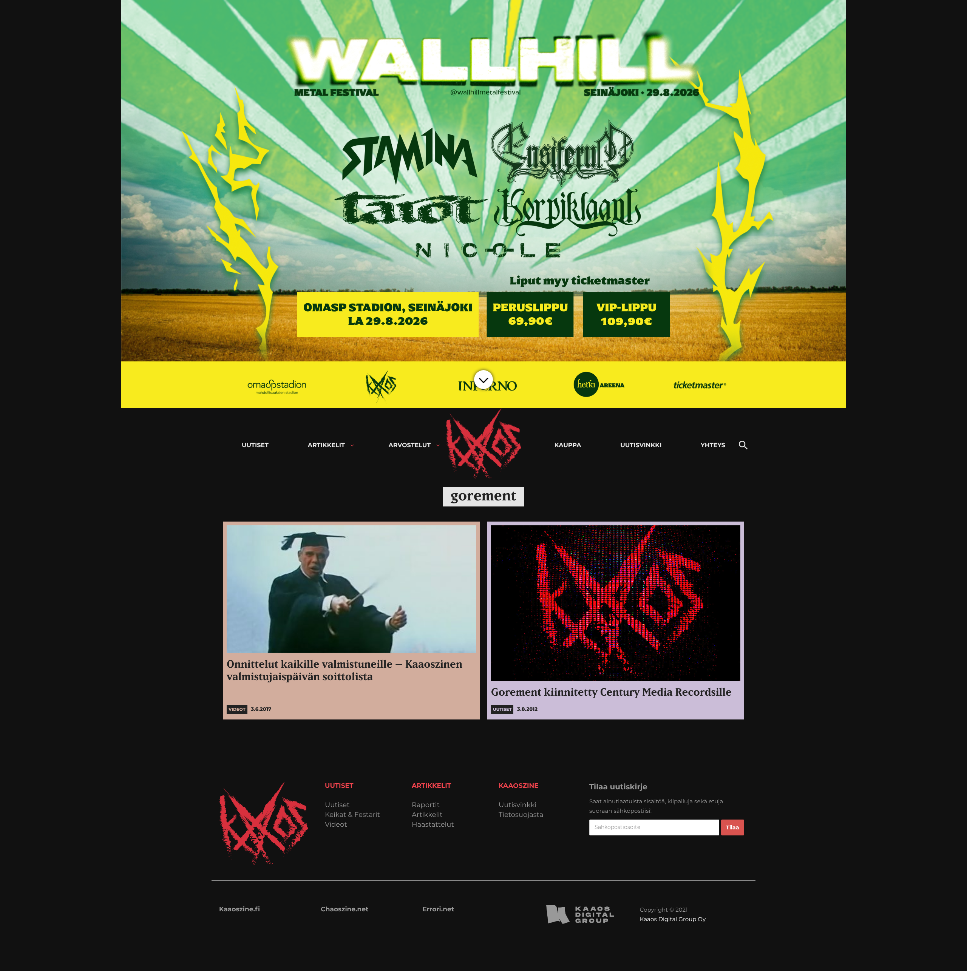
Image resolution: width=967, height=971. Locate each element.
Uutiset (337, 805)
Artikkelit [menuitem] (326, 445)
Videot (336, 825)
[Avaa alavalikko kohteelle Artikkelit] (352, 445)
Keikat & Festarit (352, 815)
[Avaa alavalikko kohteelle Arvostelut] (438, 445)
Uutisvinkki (517, 805)
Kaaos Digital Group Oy (673, 919)
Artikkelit (427, 815)
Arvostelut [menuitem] (410, 445)
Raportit (426, 805)
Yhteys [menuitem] (713, 445)
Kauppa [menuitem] (568, 445)
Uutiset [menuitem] (255, 445)
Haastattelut (433, 825)
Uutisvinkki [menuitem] (640, 445)
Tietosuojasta (521, 815)
